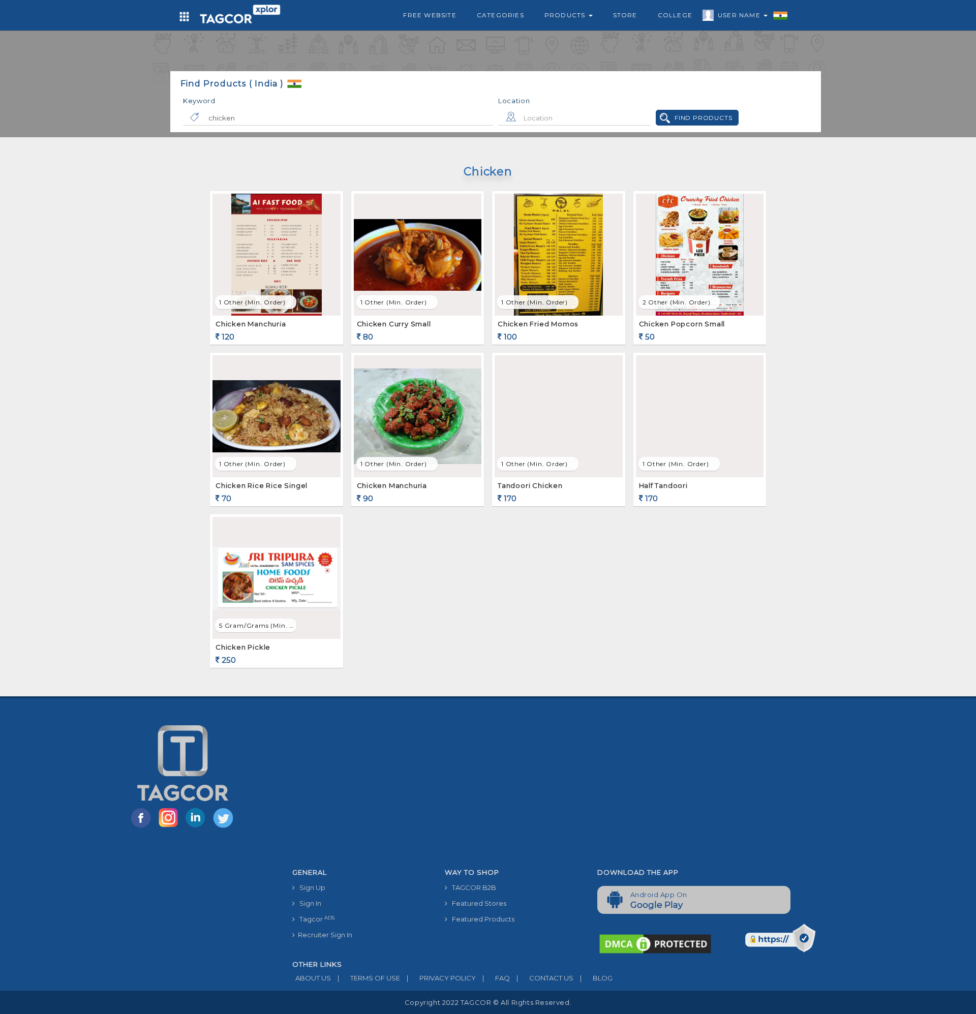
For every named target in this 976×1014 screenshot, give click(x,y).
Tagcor (314, 919)
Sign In (308, 903)
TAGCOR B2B (471, 887)
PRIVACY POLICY (441, 978)
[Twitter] (224, 827)
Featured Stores (476, 903)
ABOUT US (311, 978)
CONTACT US (544, 978)
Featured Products (480, 919)
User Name (740, 15)
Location (514, 101)
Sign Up (310, 887)
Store (625, 15)
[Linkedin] (197, 827)
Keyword (199, 101)
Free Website (429, 15)
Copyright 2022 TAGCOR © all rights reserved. (488, 1002)
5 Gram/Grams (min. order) (257, 625)
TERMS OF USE (369, 978)
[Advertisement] (590, 787)
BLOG (596, 978)
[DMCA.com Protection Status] (655, 943)
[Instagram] (170, 827)
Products (566, 15)
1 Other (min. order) (252, 302)
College (675, 15)
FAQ (496, 978)
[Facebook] (143, 827)
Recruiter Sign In (323, 935)
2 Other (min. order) (677, 302)
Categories (500, 15)
